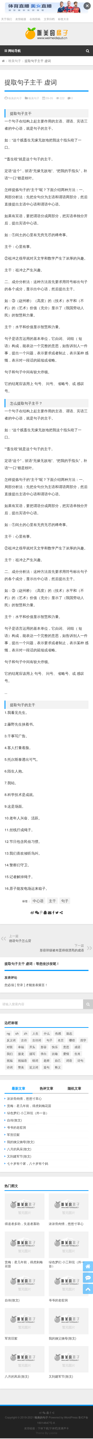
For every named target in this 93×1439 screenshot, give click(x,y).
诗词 (10, 1067)
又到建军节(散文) (19, 1156)
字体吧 (53, 1428)
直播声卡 (63, 1428)
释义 (58, 1067)
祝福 (10, 1060)
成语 (77, 1047)
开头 (32, 1047)
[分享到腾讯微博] (41, 912)
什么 (47, 1033)
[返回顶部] (88, 1289)
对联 (10, 1047)
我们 (10, 1054)
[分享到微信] (37, 912)
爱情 (66, 1054)
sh (17, 1033)
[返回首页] (88, 1266)
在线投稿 (35, 19)
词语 (69, 1060)
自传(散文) (14, 1120)
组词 (35, 1060)
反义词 (11, 1040)
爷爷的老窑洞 (16, 1127)
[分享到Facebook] (53, 912)
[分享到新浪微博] (32, 912)
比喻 (55, 1054)
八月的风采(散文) (19, 1149)
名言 (61, 1040)
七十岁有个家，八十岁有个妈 (27, 1163)
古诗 (24, 1040)
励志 (69, 1033)
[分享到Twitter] (57, 912)
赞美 (21, 1067)
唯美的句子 (15, 98)
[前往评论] (88, 1278)
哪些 (72, 1040)
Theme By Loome (46, 1433)
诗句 (80, 1060)
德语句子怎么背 (20, 940)
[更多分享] (61, 912)
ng (8, 1033)
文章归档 (49, 19)
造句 (46, 1067)
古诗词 (36, 1040)
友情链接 (20, 19)
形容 (43, 1047)
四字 (83, 1040)
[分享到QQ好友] (45, 912)
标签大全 (63, 19)
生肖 (77, 1054)
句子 (64, 900)
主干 (52, 900)
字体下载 (43, 1428)
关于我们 (6, 19)
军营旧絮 (13, 1134)
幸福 (21, 1047)
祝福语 (22, 1060)
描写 (32, 1054)
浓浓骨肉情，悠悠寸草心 (24, 1098)
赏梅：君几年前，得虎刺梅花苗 (29, 1105)
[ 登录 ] (20, 984)
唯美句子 (14, 60)
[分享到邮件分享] (49, 912)
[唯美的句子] (46, 34)
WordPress (71, 1417)
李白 (43, 1054)
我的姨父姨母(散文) (21, 1141)
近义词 (33, 1067)
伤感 (58, 1033)
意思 (66, 1047)
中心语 (38, 900)
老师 (46, 1060)
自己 (58, 1060)
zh (25, 1033)
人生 (35, 1033)
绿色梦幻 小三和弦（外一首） (28, 1113)
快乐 (55, 1047)
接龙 (21, 1054)
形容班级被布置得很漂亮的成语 (62, 950)
